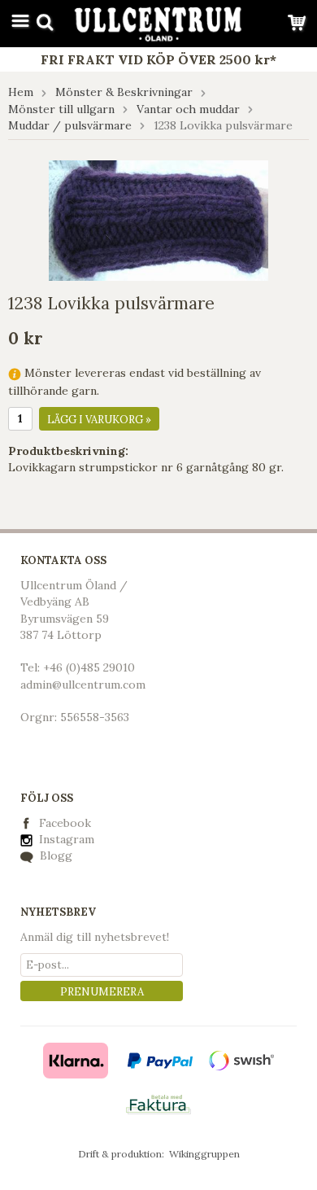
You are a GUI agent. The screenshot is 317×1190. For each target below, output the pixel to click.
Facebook (65, 823)
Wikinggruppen (204, 1154)
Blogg (54, 855)
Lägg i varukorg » (99, 420)
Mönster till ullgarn (61, 109)
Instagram (65, 839)
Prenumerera (102, 992)
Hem (20, 92)
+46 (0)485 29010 (89, 667)
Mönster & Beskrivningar (124, 92)
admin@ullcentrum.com (82, 684)
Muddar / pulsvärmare (70, 125)
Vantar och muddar (188, 109)
